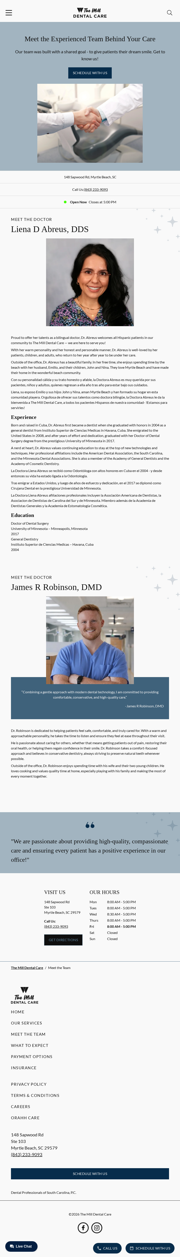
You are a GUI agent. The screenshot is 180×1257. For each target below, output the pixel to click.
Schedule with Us (90, 73)
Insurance (24, 1067)
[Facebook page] (83, 1227)
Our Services (26, 1023)
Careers (21, 1106)
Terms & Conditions (35, 1095)
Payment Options (32, 1056)
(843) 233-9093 (96, 189)
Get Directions (63, 940)
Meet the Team (28, 1034)
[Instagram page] (96, 1227)
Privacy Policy (29, 1084)
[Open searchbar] (170, 13)
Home (17, 1011)
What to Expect (30, 1045)
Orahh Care (25, 1117)
